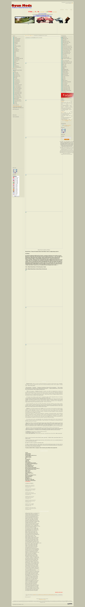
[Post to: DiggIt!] (16, 169)
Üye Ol (66, 9)
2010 (28, 35)
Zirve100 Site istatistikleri (67, 125)
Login (44, 599)
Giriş (71, 9)
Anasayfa (62, 9)
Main (26, 35)
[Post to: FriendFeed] (13, 172)
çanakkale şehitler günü (51, 594)
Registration (41, 599)
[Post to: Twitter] (15, 169)
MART (31, 35)
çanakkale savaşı (40, 594)
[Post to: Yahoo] (15, 172)
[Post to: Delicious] (13, 169)
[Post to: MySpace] (16, 171)
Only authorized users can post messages (66, 120)
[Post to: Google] (15, 171)
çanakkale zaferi (45, 594)
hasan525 (34, 594)
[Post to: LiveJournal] (16, 172)
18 (32, 35)
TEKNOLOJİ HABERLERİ (17, 106)
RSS (72, 3)
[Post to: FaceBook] (13, 171)
